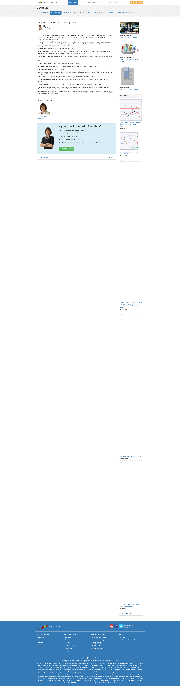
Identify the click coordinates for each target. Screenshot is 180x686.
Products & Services (92, 2)
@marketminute (129, 627)
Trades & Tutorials (71, 13)
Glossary (67, 651)
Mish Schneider (42, 116)
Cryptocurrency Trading (99, 637)
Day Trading (96, 645)
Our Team (123, 637)
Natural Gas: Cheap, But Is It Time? (131, 456)
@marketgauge (128, 625)
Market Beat (73, 2)
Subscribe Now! (66, 149)
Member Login (41, 637)
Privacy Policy (82, 658)
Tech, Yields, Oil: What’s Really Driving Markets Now (129, 605)
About (102, 2)
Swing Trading (96, 643)
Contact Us (40, 640)
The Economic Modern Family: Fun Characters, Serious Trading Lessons (130, 124)
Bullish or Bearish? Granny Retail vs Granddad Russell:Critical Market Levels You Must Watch (131, 305)
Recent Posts (43, 13)
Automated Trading (98, 640)
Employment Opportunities (128, 640)
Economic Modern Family (127, 13)
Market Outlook (86, 13)
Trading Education (97, 648)
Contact (109, 2)
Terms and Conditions (95, 658)
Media (116, 2)
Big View (99, 13)
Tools (81, 2)
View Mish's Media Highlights (129, 37)
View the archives (125, 613)
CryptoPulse (110, 13)
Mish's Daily (56, 13)
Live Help (40, 643)
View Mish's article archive (128, 89)
